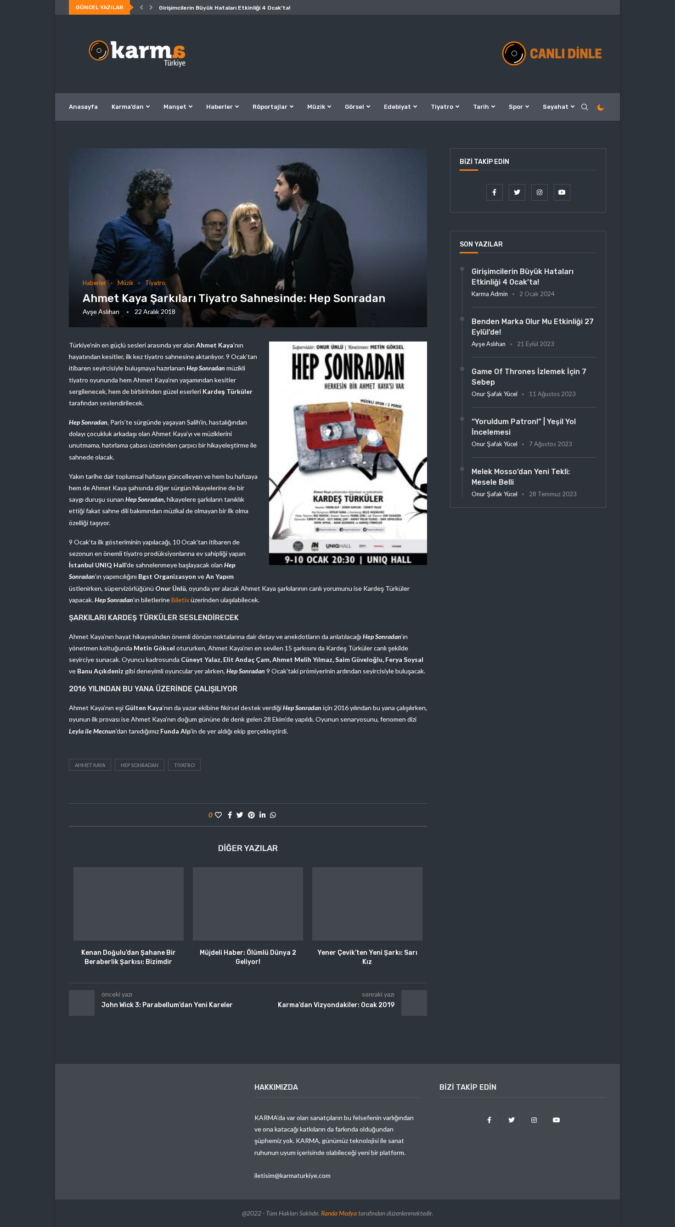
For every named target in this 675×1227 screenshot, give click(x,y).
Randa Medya (339, 1213)
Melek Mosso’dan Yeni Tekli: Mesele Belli (521, 476)
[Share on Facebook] (230, 815)
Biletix (180, 600)
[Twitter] (517, 192)
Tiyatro (442, 106)
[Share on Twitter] (239, 815)
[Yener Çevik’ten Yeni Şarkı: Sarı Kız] (367, 904)
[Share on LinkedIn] (262, 815)
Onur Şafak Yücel (495, 394)
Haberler (219, 106)
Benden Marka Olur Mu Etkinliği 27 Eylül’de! (533, 326)
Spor (516, 106)
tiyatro (184, 765)
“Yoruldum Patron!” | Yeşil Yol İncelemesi (524, 426)
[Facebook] (495, 192)
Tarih (481, 106)
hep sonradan (139, 765)
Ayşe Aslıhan (101, 311)
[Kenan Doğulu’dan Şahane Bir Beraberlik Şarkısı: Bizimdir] (128, 904)
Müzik (316, 106)
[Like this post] (218, 815)
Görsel (354, 106)
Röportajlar (270, 106)
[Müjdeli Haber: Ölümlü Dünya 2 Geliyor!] (248, 904)
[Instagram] (540, 192)
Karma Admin (490, 293)
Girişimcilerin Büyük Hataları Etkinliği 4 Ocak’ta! (224, 8)
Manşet (174, 106)
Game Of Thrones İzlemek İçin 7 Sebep (529, 376)
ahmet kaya (90, 765)
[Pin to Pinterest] (251, 815)
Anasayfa (83, 106)
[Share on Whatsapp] (273, 815)
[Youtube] (562, 192)
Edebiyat (397, 106)
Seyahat (555, 106)
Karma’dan (128, 106)
